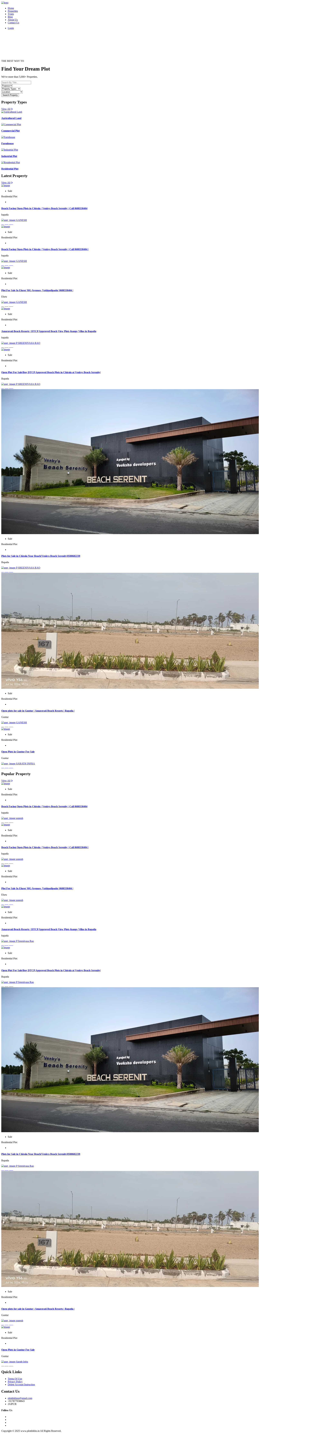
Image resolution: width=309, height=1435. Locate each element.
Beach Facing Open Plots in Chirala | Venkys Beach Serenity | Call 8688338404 (44, 208)
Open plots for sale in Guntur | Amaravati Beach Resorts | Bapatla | (38, 710)
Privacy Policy (15, 1381)
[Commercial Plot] (11, 124)
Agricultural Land (11, 118)
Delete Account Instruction (21, 1384)
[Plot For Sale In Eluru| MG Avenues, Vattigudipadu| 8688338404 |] (5, 267)
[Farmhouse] (8, 137)
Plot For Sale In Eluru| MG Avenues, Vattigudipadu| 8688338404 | (37, 290)
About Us (13, 19)
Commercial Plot (10, 130)
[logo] (4, 2)
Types (11, 14)
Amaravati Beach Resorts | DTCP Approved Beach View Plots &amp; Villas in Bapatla (48, 331)
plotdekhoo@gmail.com (20, 1398)
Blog (10, 16)
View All (5, 109)
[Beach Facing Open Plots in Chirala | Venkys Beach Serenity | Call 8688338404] (5, 185)
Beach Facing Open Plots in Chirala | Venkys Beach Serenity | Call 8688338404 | (45, 249)
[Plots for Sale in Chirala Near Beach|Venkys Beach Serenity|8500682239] (130, 533)
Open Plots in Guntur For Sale (18, 751)
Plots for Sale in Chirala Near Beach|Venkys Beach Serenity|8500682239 (40, 556)
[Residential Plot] (10, 162)
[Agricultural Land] (11, 111)
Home (11, 8)
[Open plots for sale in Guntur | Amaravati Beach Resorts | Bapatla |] (130, 687)
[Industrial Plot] (9, 149)
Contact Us (13, 22)
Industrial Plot (9, 156)
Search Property (10, 95)
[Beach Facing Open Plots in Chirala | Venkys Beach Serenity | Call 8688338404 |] (5, 226)
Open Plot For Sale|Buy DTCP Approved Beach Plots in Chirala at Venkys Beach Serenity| (51, 372)
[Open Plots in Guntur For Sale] (5, 729)
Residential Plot (9, 168)
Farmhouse (7, 143)
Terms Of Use (15, 1378)
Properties (13, 11)
